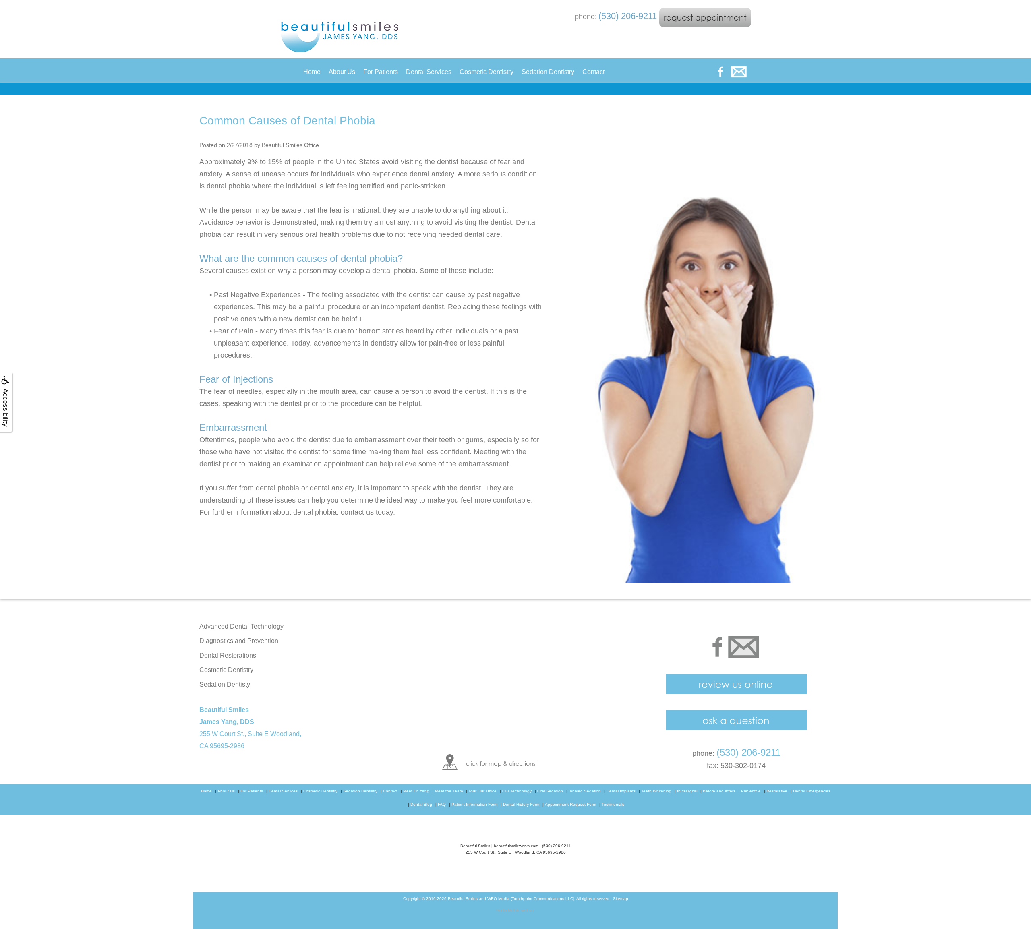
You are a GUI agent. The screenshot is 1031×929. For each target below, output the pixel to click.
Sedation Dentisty (224, 684)
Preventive (751, 791)
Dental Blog (421, 804)
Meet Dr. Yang (416, 791)
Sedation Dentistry (548, 71)
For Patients (380, 71)
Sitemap (620, 898)
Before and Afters (719, 791)
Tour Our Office (482, 791)
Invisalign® (687, 791)
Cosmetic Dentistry (486, 71)
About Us (342, 71)
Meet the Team (449, 791)
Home (312, 71)
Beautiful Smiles (463, 898)
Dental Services (428, 71)
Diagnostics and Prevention (238, 640)
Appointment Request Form (570, 804)
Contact (593, 71)
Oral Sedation (550, 791)
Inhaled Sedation (585, 791)
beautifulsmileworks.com (516, 846)
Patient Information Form (474, 804)
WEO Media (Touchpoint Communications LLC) (530, 898)
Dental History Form (521, 804)
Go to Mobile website (515, 910)
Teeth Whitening (656, 791)
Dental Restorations (227, 655)
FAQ (442, 804)
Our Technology (517, 791)
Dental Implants (621, 791)
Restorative (776, 791)
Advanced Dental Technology (241, 626)
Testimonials (613, 804)
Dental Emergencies (811, 791)
